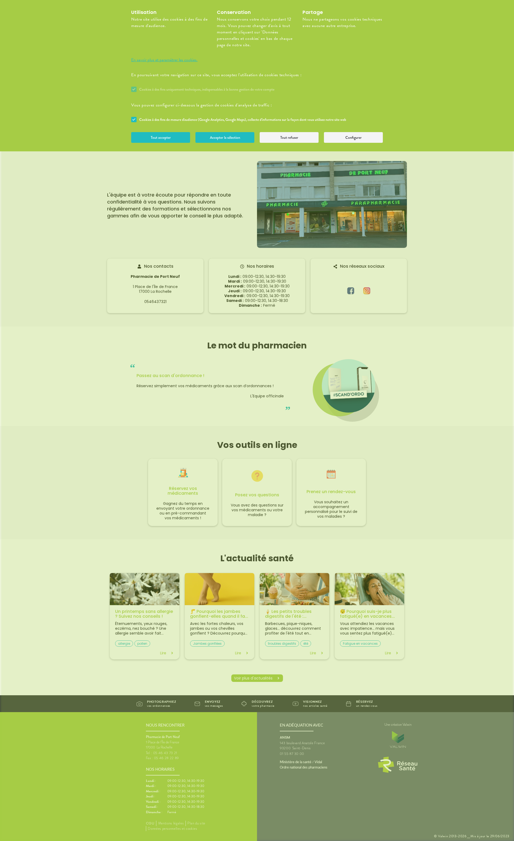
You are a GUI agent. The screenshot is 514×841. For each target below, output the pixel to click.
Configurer (353, 137)
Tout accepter (161, 137)
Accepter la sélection (225, 137)
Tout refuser (289, 137)
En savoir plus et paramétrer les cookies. (164, 60)
